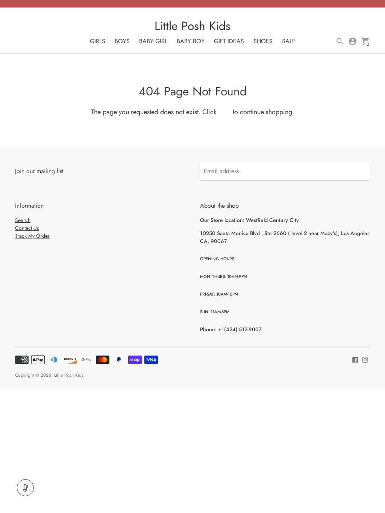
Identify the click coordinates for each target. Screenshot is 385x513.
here (224, 112)
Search (22, 220)
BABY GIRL (153, 41)
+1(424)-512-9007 (240, 329)
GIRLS (97, 41)
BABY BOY (191, 41)
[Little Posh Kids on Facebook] (355, 359)
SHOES (263, 41)
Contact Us (27, 228)
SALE (289, 41)
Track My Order (32, 236)
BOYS (122, 41)
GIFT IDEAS (229, 41)
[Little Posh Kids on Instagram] (365, 359)
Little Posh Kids (68, 375)
